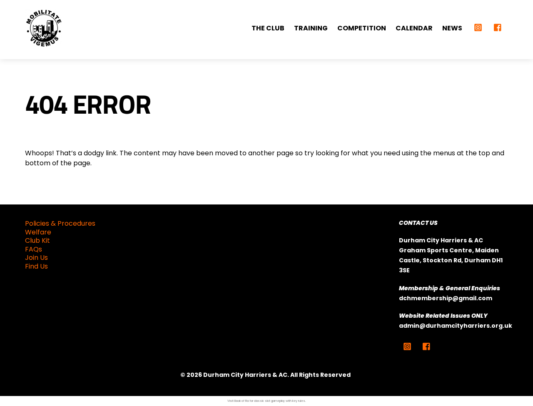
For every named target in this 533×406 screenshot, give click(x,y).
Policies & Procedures (60, 223)
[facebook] (498, 26)
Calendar (414, 28)
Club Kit (37, 240)
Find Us (36, 266)
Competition (361, 28)
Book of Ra (241, 401)
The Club (268, 28)
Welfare (38, 232)
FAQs (33, 249)
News (452, 28)
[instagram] (478, 26)
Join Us (36, 257)
